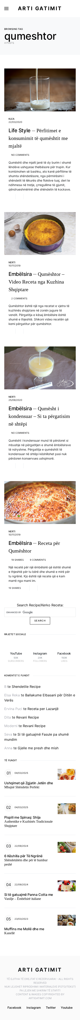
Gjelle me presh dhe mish (38, 748)
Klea (12, 118)
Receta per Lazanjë (43, 709)
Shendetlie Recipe (26, 686)
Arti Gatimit (40, 8)
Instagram (33, 1007)
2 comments (19, 298)
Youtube (67, 1007)
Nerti (12, 262)
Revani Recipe (27, 717)
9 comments (38, 559)
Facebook (14, 1007)
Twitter (51, 1007)
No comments (20, 154)
